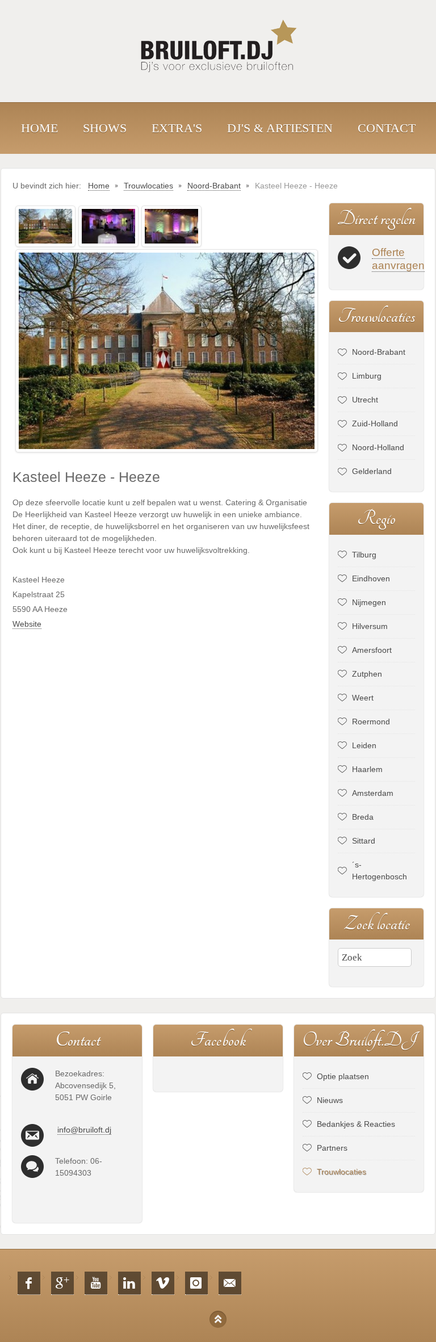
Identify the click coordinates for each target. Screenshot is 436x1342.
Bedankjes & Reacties (356, 1124)
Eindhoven (371, 578)
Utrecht (365, 399)
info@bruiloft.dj (84, 1129)
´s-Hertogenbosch (379, 870)
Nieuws (330, 1100)
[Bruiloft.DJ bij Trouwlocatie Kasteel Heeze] (45, 225)
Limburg (367, 375)
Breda (363, 816)
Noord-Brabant (378, 352)
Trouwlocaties (341, 1171)
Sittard (363, 840)
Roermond (371, 721)
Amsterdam (372, 793)
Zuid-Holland (375, 423)
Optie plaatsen (343, 1076)
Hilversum (370, 626)
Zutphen (367, 673)
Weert (363, 697)
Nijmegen (369, 602)
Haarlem (367, 769)
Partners (332, 1147)
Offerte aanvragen (398, 258)
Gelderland (372, 471)
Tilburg (364, 554)
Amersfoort (372, 650)
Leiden (364, 745)
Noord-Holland (378, 447)
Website (26, 623)
